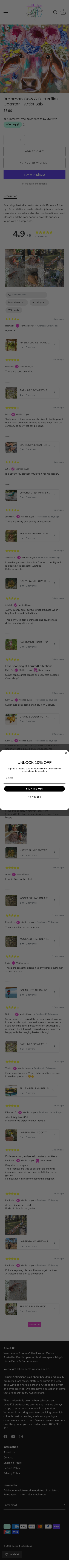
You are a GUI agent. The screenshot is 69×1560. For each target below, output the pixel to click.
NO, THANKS (34, 797)
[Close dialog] (66, 753)
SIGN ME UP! (34, 789)
